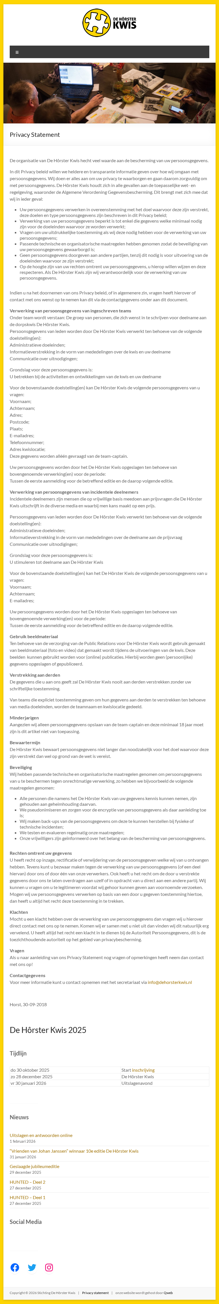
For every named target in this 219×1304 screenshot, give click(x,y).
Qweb (168, 1293)
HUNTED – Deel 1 (27, 1197)
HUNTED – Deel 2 (27, 1182)
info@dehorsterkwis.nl (170, 982)
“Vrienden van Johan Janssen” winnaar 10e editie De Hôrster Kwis (74, 1151)
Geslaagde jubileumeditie (34, 1166)
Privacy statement (95, 1293)
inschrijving (143, 1070)
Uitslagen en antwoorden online (41, 1135)
